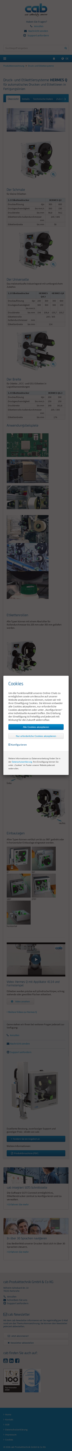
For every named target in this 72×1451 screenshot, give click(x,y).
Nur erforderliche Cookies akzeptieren (36, 736)
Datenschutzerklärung (22, 761)
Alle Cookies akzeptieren (36, 727)
